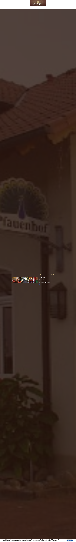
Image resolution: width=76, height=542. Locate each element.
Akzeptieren (69, 540)
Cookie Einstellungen (54, 540)
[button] (13, 280)
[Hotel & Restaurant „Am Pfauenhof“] (38, 3)
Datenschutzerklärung (48, 540)
